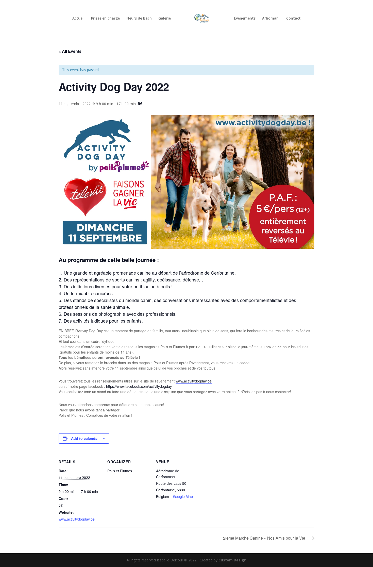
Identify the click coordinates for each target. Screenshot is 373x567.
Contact (293, 18)
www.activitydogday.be (77, 519)
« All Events (70, 51)
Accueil (78, 18)
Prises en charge (105, 18)
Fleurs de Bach (139, 18)
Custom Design (232, 560)
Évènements (245, 18)
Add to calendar (85, 438)
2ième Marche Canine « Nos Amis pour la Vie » (266, 538)
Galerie (164, 18)
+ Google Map (181, 496)
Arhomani (271, 18)
